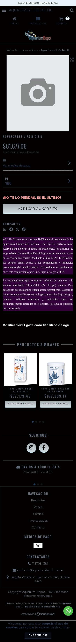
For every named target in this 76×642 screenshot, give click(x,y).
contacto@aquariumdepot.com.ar (40, 570)
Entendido (38, 635)
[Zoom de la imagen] (71, 59)
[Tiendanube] (38, 614)
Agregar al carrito (20, 403)
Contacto (38, 527)
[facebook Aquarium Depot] (44, 448)
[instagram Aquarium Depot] (31, 448)
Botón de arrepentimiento (42, 606)
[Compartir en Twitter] (17, 229)
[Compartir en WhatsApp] (5, 229)
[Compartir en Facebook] (11, 229)
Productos (21, 50)
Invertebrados (38, 520)
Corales (38, 514)
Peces (38, 507)
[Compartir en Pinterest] (24, 229)
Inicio (9, 50)
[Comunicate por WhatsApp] (68, 611)
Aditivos (33, 50)
